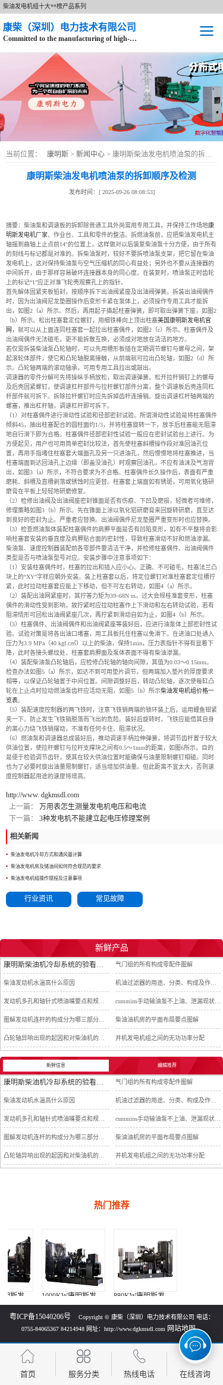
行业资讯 (38, 899)
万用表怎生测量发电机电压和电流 (91, 807)
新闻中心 (91, 154)
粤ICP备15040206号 (40, 1317)
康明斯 (57, 154)
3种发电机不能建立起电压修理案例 (93, 818)
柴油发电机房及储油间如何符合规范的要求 (56, 866)
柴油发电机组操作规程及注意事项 (46, 878)
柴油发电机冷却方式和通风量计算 (46, 854)
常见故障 (110, 899)
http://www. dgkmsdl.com (42, 795)
